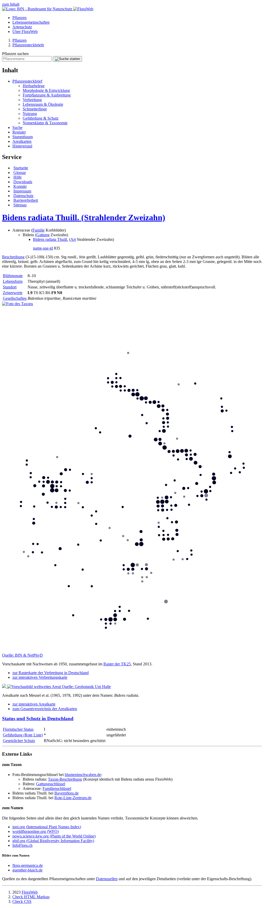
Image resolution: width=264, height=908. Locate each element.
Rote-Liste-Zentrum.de (73, 798)
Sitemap (20, 205)
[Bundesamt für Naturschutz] (37, 9)
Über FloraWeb (25, 31)
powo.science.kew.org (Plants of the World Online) (54, 836)
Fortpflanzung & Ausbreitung (47, 95)
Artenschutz (22, 27)
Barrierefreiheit (25, 200)
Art (73, 239)
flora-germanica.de (27, 865)
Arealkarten (21, 141)
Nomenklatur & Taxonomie (45, 123)
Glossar (19, 172)
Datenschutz (23, 195)
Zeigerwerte (12, 292)
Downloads (22, 182)
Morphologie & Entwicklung (46, 90)
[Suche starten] (67, 59)
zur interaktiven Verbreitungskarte (39, 677)
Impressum (22, 191)
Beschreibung (13, 257)
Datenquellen (107, 879)
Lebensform (12, 281)
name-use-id (43, 248)
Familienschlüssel (57, 788)
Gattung (43, 235)
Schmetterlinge (35, 109)
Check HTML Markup (31, 897)
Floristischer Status (18, 729)
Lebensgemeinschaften (31, 22)
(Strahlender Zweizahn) (83, 217)
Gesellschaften (15, 298)
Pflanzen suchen (15, 53)
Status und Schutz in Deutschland (37, 718)
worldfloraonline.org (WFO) (35, 831)
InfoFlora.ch (22, 845)
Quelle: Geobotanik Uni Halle (86, 686)
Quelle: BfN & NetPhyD (22, 655)
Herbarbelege (34, 86)
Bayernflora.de (66, 793)
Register (19, 132)
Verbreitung (32, 100)
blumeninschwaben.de (83, 774)
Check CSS (21, 901)
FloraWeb (30, 892)
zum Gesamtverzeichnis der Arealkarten (44, 709)
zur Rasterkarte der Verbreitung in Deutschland (50, 673)
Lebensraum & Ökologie (43, 104)
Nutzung (30, 113)
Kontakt (20, 186)
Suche (17, 127)
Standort (9, 287)
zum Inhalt (10, 4)
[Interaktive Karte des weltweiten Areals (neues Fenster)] (32, 686)
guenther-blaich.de (27, 870)
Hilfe (17, 177)
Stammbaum (22, 137)
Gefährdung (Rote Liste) (23, 735)
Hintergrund (22, 146)
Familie (38, 230)
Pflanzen (19, 17)
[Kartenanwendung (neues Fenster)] (132, 650)
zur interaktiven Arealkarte (33, 704)
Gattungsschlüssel (50, 784)
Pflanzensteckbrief (27, 81)
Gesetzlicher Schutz (19, 740)
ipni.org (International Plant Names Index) (46, 827)
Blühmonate (13, 276)
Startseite (20, 168)
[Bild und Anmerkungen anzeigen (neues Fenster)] (17, 304)
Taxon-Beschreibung (65, 779)
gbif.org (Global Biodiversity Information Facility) (53, 841)
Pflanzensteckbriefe (28, 45)
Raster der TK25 (117, 664)
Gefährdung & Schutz (41, 118)
